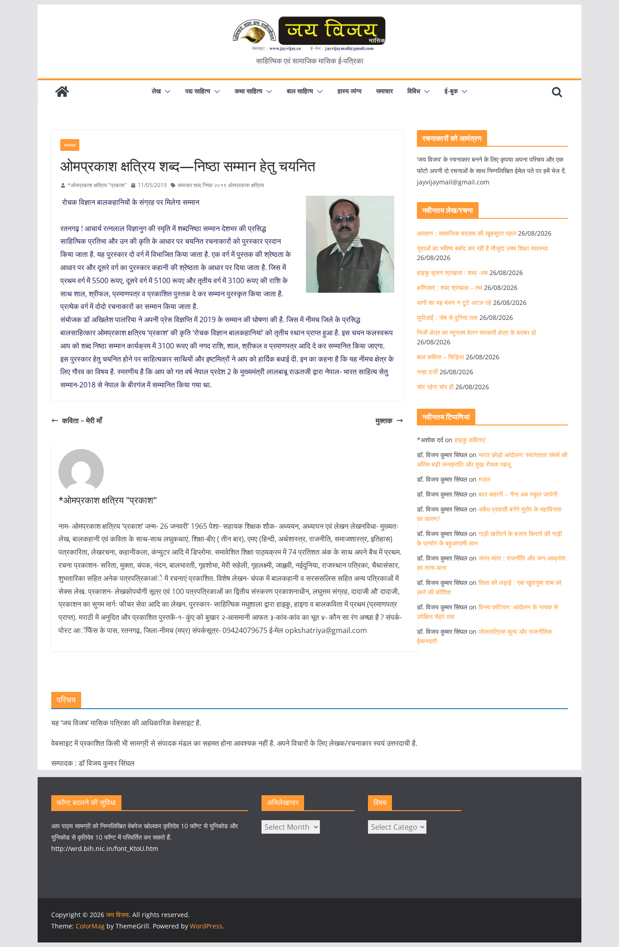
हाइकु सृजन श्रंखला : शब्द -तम (452, 272)
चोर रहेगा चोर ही (435, 386)
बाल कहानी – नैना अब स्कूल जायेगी (518, 494)
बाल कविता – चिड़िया (440, 357)
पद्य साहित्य (197, 91)
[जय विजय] (62, 91)
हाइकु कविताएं (470, 439)
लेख (156, 91)
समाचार (384, 91)
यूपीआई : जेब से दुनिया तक (447, 317)
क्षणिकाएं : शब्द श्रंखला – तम (449, 287)
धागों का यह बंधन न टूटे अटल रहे (454, 302)
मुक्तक (384, 420)
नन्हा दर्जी (427, 371)
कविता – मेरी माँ (82, 420)
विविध (413, 91)
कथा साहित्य (248, 91)
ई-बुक (451, 91)
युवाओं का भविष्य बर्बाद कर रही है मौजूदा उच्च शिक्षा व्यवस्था (482, 248)
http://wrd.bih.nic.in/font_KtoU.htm (104, 848)
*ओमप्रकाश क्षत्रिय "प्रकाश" (97, 185)
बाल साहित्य (300, 91)
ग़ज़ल (484, 479)
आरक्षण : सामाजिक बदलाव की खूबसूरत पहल (466, 233)
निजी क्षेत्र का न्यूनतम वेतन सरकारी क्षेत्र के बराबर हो (476, 332)
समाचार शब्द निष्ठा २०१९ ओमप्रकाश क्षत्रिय (221, 185)
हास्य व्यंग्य (350, 91)
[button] (166, 91)
